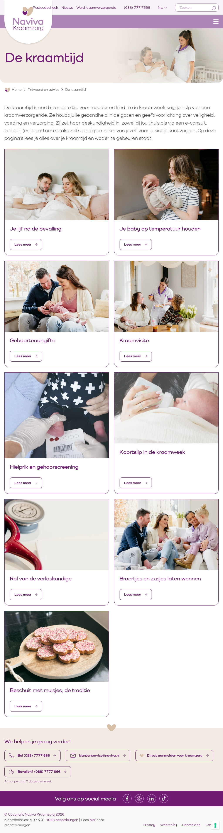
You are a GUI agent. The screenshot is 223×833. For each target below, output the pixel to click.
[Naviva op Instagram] (139, 798)
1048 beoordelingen (62, 820)
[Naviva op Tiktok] (163, 798)
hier (93, 820)
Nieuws (67, 7)
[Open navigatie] (216, 22)
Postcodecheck (45, 7)
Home (17, 89)
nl (160, 7)
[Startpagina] (28, 21)
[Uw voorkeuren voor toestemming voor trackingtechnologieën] (215, 825)
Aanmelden (191, 825)
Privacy (149, 825)
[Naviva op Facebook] (127, 798)
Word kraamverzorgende (96, 7)
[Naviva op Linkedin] (151, 798)
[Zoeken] (214, 8)
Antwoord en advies (43, 89)
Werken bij (168, 825)
